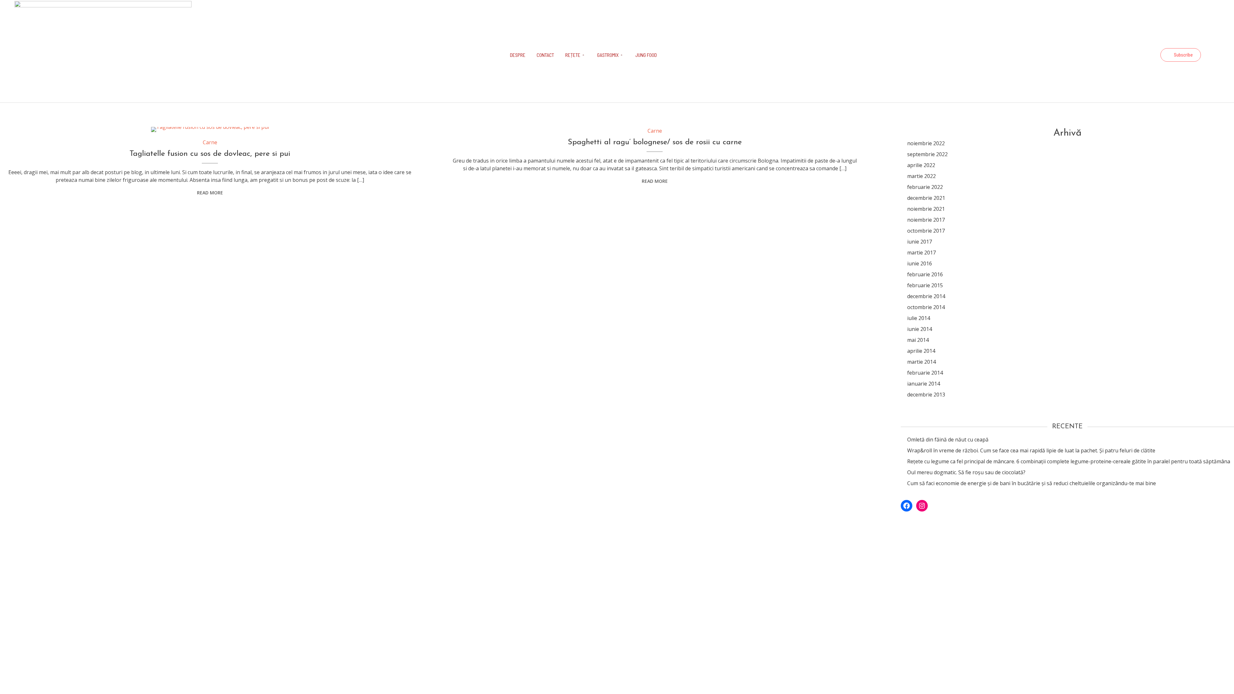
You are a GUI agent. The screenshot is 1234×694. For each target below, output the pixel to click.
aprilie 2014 (921, 350)
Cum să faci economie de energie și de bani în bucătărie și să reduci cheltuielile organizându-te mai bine (1031, 483)
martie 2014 (921, 361)
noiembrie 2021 (926, 208)
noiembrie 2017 (926, 219)
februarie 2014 (925, 372)
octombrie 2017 (926, 230)
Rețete (572, 55)
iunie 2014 (919, 329)
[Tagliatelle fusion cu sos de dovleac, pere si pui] (210, 129)
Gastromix (608, 55)
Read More (210, 193)
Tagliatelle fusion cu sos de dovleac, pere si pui (210, 154)
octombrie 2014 (926, 307)
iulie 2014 (918, 318)
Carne (210, 142)
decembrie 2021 (926, 197)
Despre (517, 55)
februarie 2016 (925, 274)
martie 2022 (921, 176)
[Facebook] (1133, 55)
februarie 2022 (925, 187)
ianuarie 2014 (923, 383)
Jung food (646, 55)
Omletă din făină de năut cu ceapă (947, 439)
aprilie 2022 (921, 165)
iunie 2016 (919, 263)
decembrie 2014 (926, 296)
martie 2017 (921, 252)
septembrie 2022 (927, 154)
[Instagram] (1150, 55)
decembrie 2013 (926, 394)
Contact (545, 55)
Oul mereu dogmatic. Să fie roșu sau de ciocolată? (966, 472)
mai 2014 (918, 339)
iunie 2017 (919, 241)
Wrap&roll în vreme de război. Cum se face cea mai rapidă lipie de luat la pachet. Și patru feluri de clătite (1031, 450)
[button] (1180, 55)
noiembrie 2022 (926, 143)
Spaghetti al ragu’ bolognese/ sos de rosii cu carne (655, 142)
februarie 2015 (925, 285)
